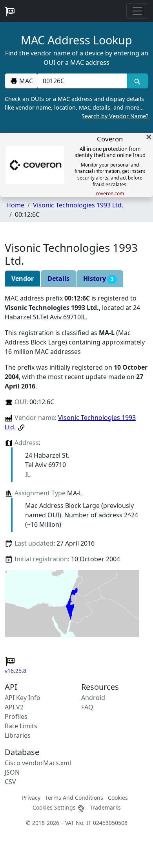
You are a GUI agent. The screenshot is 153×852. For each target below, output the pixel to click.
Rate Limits (21, 726)
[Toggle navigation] (137, 11)
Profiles (16, 716)
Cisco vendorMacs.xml (38, 763)
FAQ (87, 707)
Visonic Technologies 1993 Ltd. (78, 205)
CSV (10, 781)
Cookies (118, 797)
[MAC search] (137, 80)
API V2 (14, 707)
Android (93, 697)
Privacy (31, 797)
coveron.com (110, 194)
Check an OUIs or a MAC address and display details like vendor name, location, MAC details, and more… (76, 107)
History (98, 278)
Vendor (22, 278)
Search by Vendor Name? (115, 116)
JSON (12, 772)
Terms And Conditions (74, 797)
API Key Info (22, 697)
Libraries (18, 735)
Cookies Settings (55, 807)
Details (58, 278)
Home (15, 205)
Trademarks (105, 807)
